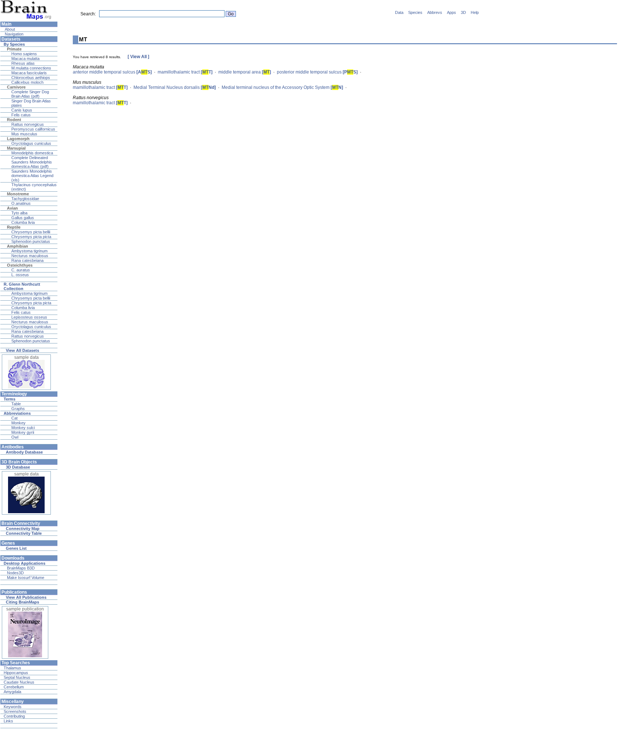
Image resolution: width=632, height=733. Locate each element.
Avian (12, 208)
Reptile (13, 227)
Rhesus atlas (23, 63)
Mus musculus (24, 134)
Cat (14, 418)
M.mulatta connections (31, 68)
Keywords (13, 706)
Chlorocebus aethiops (30, 77)
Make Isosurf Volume (25, 577)
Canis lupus (21, 110)
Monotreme (18, 194)
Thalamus (12, 668)
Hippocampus (16, 672)
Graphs (18, 408)
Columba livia (23, 222)
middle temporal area (244, 72)
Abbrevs (434, 12)
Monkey (18, 423)
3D (463, 12)
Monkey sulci (23, 427)
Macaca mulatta (25, 58)
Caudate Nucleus (19, 682)
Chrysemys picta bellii (30, 232)
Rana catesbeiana (27, 260)
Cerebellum (14, 687)
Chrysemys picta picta (31, 236)
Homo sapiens (24, 54)
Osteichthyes (20, 265)
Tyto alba (19, 213)
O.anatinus (21, 203)
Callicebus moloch (27, 82)
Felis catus (21, 115)
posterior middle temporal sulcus (317, 72)
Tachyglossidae (25, 198)
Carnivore (16, 87)
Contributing (14, 716)
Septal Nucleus (17, 677)
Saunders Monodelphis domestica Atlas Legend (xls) (32, 175)
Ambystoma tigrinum (29, 251)
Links (8, 721)
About (9, 29)
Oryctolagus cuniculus (31, 143)
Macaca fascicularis (29, 73)
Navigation (13, 34)
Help (475, 12)
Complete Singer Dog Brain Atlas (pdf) (30, 94)
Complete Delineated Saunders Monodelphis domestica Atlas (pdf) (31, 162)
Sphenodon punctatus (30, 241)
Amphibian (17, 246)
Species (415, 12)
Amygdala (12, 691)
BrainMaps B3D (21, 568)
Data (399, 12)
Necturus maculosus (29, 255)
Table (16, 404)
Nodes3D (15, 573)
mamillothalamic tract (185, 72)
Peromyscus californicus (33, 129)
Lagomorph (18, 138)
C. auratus (20, 270)
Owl (14, 437)
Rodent (14, 119)
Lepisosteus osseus (29, 317)
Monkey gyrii (22, 432)
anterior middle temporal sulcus (112, 72)
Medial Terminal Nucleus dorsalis (174, 87)
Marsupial (16, 148)
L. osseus (20, 274)
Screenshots (15, 711)
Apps (451, 12)
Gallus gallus (22, 217)
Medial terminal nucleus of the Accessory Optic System (282, 87)
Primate (14, 49)
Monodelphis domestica (32, 153)
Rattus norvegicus (27, 124)
